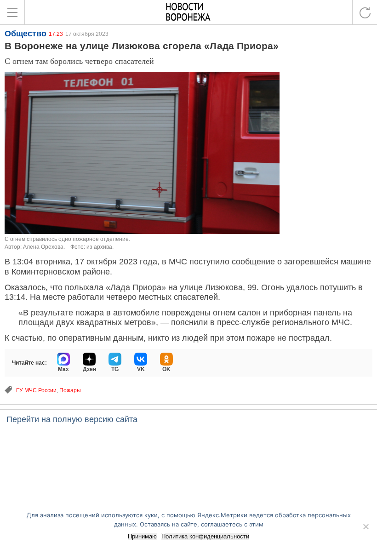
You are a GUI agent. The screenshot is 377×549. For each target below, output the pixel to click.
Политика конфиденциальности (205, 536)
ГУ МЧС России (36, 390)
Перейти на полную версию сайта (71, 419)
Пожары (70, 390)
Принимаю (142, 536)
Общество (25, 33)
